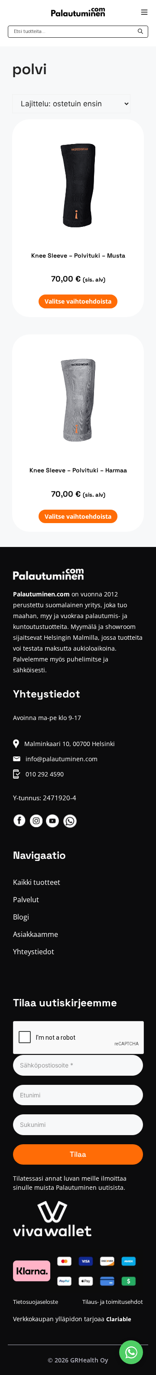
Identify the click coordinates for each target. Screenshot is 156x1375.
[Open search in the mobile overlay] (78, 32)
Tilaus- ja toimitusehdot (112, 1302)
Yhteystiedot (33, 951)
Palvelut (26, 899)
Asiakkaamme (35, 934)
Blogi (21, 917)
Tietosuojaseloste (35, 1302)
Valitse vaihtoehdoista (78, 301)
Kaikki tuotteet (36, 882)
